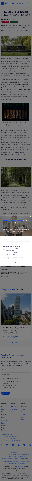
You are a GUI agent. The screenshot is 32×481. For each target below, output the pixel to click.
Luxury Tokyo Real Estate (11, 249)
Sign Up (16, 262)
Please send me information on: (11, 246)
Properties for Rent (10, 254)
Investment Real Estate (11, 252)
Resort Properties (9, 250)
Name (4, 239)
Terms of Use (23, 257)
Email (4, 242)
